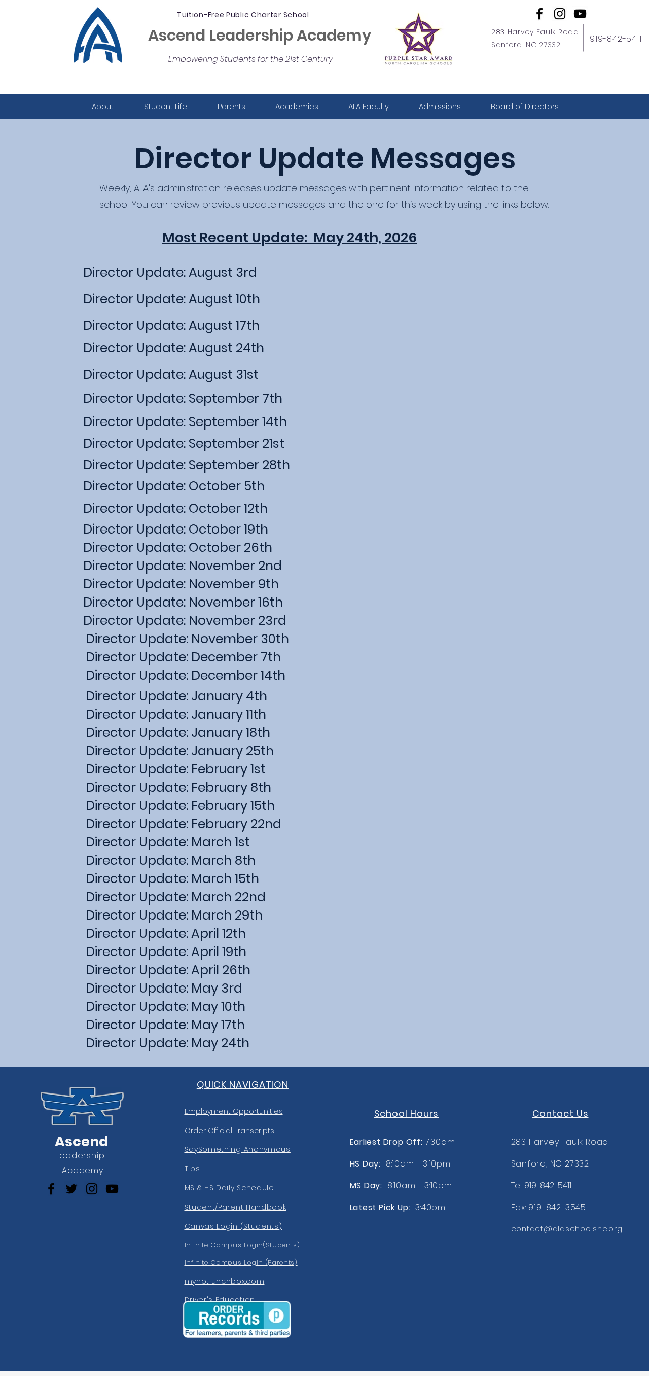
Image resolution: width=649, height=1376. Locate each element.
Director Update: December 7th (183, 657)
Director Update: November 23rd (184, 620)
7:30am (402, 1142)
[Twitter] (71, 1188)
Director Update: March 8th (171, 860)
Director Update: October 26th (177, 547)
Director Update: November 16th (183, 602)
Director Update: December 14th (185, 675)
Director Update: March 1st (168, 842)
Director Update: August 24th (173, 348)
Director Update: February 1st (176, 769)
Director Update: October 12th (175, 508)
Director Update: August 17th (171, 325)
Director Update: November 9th (181, 584)
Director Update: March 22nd (176, 897)
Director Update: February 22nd (183, 824)
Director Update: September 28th (186, 465)
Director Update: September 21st (183, 443)
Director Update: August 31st (171, 374)
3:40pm (398, 1207)
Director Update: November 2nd (182, 566)
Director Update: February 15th (180, 806)
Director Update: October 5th (174, 486)
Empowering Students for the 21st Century (250, 59)
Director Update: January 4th (176, 696)
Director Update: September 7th (182, 398)
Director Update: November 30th (187, 639)
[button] (103, 106)
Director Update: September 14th (185, 422)
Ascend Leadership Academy (259, 35)
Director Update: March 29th (174, 915)
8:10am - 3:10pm (400, 1164)
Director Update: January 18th (178, 733)
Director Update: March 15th (172, 879)
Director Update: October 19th (175, 529)
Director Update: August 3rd (170, 272)
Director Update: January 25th (180, 751)
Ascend (82, 1141)
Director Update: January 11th (176, 714)
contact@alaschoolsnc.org (567, 1228)
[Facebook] (539, 13)
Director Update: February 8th (178, 787)
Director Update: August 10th (171, 299)
